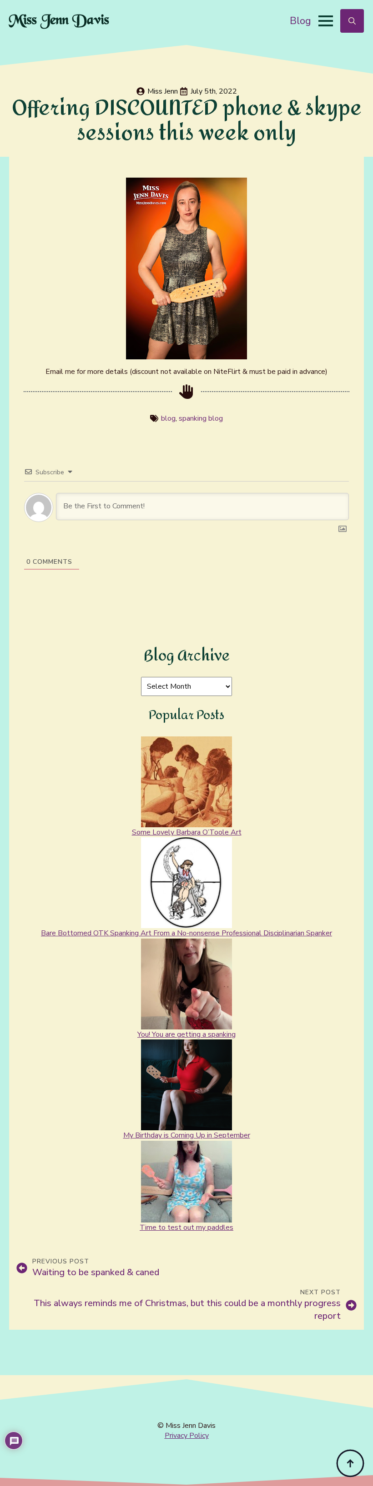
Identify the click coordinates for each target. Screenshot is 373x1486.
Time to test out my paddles (186, 1228)
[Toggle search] (352, 21)
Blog (300, 21)
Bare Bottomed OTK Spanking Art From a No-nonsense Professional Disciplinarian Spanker (186, 933)
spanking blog (201, 418)
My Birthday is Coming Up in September (186, 1135)
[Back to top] (350, 1463)
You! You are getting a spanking (186, 1034)
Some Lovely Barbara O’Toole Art (187, 832)
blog (168, 418)
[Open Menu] (325, 21)
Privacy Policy (187, 1436)
